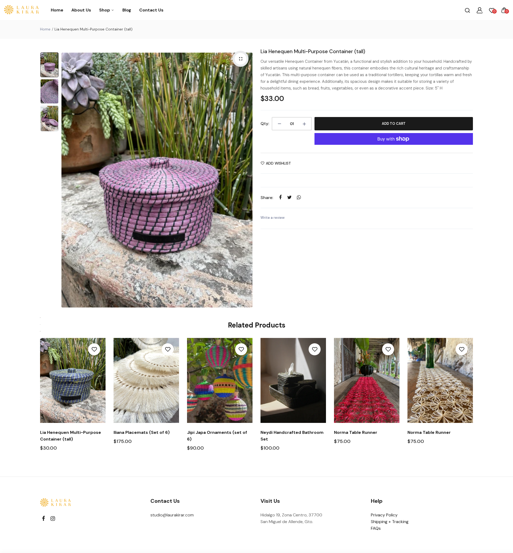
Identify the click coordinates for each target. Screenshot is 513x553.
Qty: (265, 123)
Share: (267, 197)
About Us (81, 10)
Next (247, 180)
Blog (126, 10)
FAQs (376, 528)
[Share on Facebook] (280, 197)
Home (57, 10)
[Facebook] (43, 518)
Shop (105, 10)
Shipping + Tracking (390, 521)
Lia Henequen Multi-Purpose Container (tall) (313, 51)
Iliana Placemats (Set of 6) (142, 432)
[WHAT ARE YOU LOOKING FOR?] (467, 10)
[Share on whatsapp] (299, 197)
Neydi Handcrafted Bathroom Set (292, 436)
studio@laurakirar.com (172, 515)
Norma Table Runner (355, 432)
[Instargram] (52, 518)
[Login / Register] (479, 10)
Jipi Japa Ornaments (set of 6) (217, 436)
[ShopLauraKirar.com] (21, 10)
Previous (66, 180)
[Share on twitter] (289, 197)
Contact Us (151, 10)
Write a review (273, 217)
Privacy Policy (384, 515)
